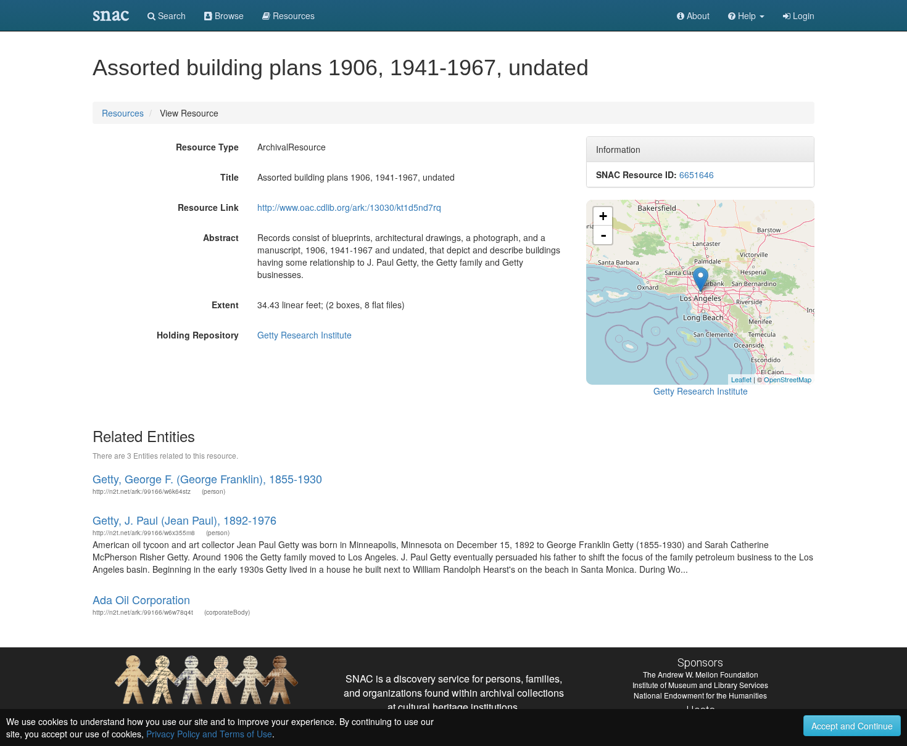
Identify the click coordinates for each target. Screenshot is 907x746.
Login (802, 15)
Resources (123, 113)
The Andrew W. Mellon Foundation (700, 674)
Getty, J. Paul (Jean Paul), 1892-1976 (184, 520)
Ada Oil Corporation (141, 599)
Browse (228, 15)
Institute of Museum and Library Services (700, 684)
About (697, 15)
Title (229, 177)
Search (170, 15)
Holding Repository (198, 335)
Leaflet (741, 379)
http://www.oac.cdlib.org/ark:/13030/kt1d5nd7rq (349, 207)
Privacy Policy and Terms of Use (209, 734)
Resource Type (207, 147)
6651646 (696, 174)
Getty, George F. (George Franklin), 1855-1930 (207, 478)
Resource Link (208, 207)
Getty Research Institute (304, 335)
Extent (225, 304)
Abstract (221, 237)
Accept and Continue (852, 725)
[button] (746, 15)
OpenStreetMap (787, 379)
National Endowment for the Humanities (700, 695)
